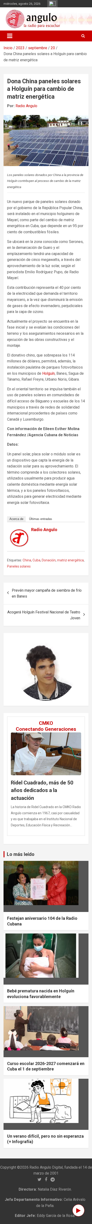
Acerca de (16, 519)
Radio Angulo (26, 106)
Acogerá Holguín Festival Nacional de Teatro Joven (43, 615)
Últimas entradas (40, 519)
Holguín (48, 373)
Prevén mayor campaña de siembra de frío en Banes (47, 593)
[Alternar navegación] (10, 36)
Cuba (36, 560)
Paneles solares (19, 566)
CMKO (46, 723)
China (27, 560)
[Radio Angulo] (19, 532)
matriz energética (70, 560)
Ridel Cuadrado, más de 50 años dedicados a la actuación (42, 790)
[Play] (78, 1210)
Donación (49, 560)
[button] (19, 669)
